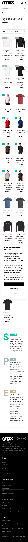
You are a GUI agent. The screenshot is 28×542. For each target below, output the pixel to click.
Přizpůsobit (14, 293)
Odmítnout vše (14, 288)
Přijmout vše (14, 284)
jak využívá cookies (18, 279)
